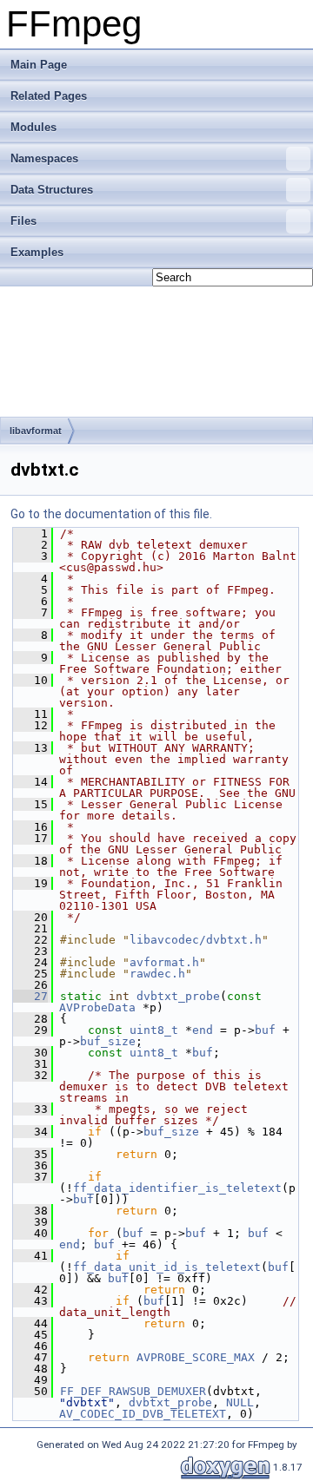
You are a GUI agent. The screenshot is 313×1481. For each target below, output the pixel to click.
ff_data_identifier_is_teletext (177, 1188)
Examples (36, 252)
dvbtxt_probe (178, 996)
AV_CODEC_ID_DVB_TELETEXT (142, 1413)
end (202, 1030)
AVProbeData (97, 1007)
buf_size (108, 1041)
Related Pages (48, 95)
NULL (240, 1402)
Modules (33, 127)
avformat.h (164, 962)
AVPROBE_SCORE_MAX (196, 1357)
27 (30, 996)
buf (265, 1030)
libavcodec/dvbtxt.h (196, 939)
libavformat (36, 430)
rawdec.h (157, 973)
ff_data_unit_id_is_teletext (167, 1267)
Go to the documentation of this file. (111, 514)
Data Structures (51, 189)
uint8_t (154, 1030)
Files (23, 220)
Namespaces (44, 158)
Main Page (38, 64)
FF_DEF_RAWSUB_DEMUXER (133, 1391)
